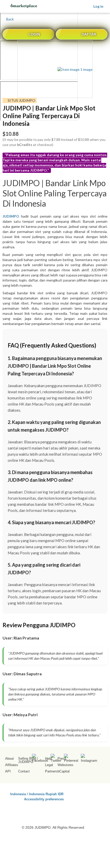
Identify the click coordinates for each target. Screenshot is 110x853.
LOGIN (34, 34)
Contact (24, 771)
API (8, 771)
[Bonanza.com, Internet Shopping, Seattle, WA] (92, 802)
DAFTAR (89, 34)
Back (9, 19)
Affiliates (11, 765)
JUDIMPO (25, 762)
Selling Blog (27, 758)
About (9, 758)
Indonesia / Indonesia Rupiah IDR (36, 793)
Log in (98, 6)
